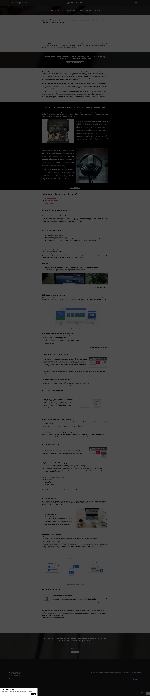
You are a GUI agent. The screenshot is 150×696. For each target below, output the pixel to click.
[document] (75, 348)
